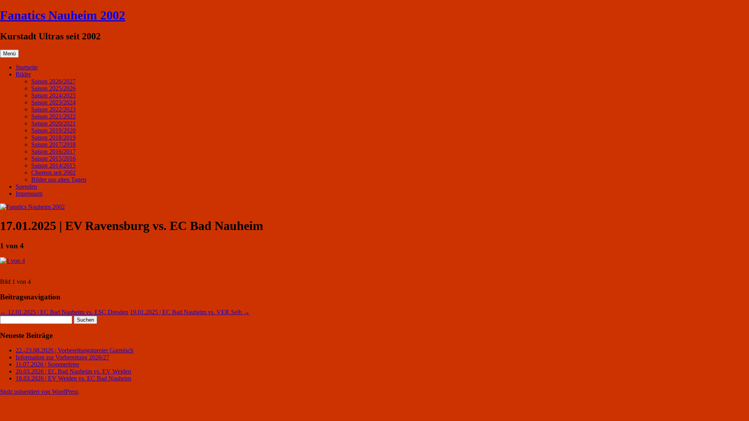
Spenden (26, 186)
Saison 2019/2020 (53, 130)
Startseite (27, 67)
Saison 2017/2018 (53, 144)
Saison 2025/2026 (53, 88)
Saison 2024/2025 (53, 95)
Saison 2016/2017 (53, 151)
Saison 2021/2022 (53, 116)
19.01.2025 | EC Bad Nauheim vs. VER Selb (190, 312)
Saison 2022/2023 (53, 109)
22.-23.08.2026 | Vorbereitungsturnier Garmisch (74, 350)
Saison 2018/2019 (53, 137)
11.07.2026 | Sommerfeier (47, 364)
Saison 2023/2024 (53, 102)
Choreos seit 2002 (53, 172)
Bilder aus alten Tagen (58, 179)
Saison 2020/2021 (53, 123)
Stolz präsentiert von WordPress (39, 391)
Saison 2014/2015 (53, 165)
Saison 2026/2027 (53, 81)
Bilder (23, 74)
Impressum (29, 193)
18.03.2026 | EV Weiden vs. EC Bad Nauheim (73, 378)
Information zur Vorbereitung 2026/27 (62, 357)
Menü (9, 54)
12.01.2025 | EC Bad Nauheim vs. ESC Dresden (64, 312)
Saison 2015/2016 (53, 158)
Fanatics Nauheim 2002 (62, 15)
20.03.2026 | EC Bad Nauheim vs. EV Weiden (73, 371)
